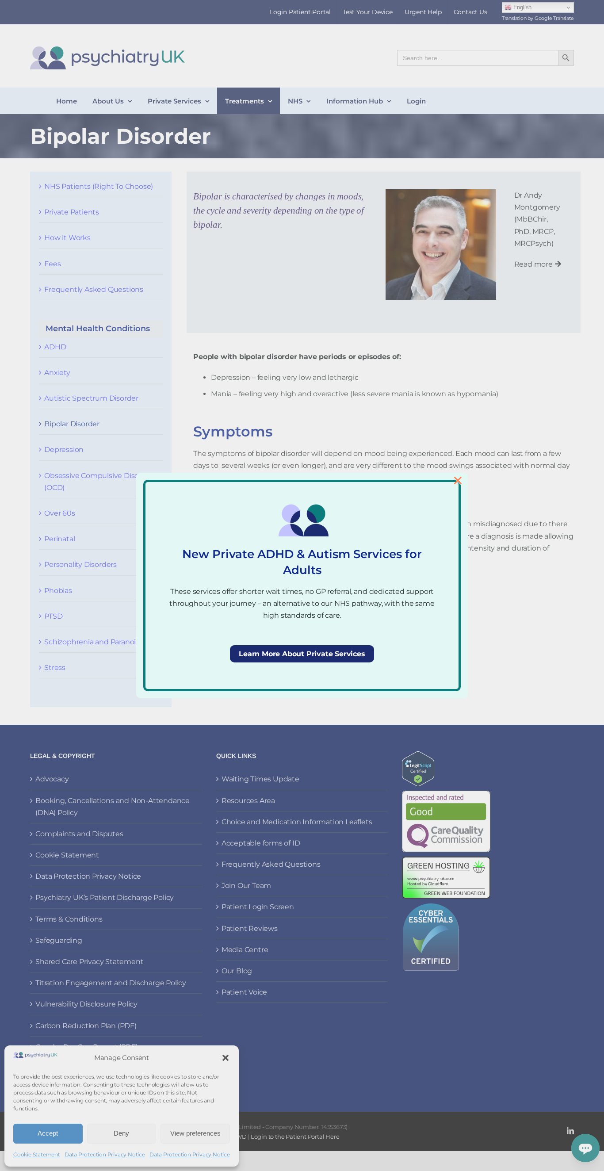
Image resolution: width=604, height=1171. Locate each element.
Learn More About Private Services (302, 654)
